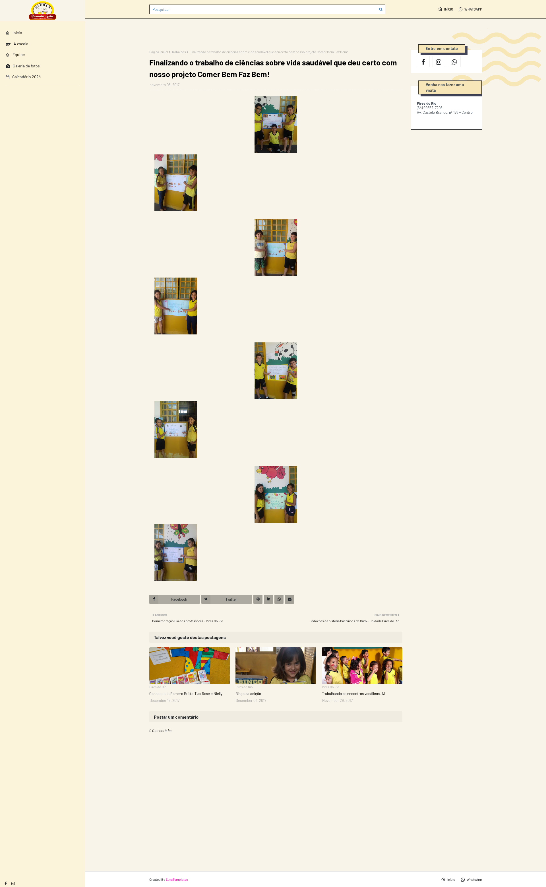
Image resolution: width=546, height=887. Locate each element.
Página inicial (158, 52)
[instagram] (13, 883)
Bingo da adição (248, 693)
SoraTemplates (177, 879)
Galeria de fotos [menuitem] (26, 65)
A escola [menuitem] (21, 43)
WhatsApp (473, 9)
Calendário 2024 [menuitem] (26, 76)
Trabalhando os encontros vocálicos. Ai (353, 693)
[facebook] (6, 883)
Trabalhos (178, 52)
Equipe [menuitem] (19, 54)
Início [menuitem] (17, 32)
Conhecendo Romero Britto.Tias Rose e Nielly (185, 693)
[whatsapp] (454, 61)
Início (448, 9)
